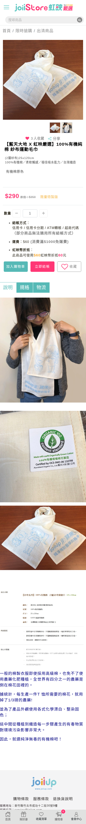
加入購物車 (15, 266)
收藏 (73, 266)
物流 (41, 287)
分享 (56, 139)
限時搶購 (23, 31)
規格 (24, 287)
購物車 (59, 815)
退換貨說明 (63, 799)
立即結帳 (42, 266)
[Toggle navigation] (6, 7)
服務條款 (41, 799)
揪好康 (24, 819)
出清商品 (45, 31)
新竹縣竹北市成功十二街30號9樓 (36, 805)
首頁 (5, 31)
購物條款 (21, 799)
